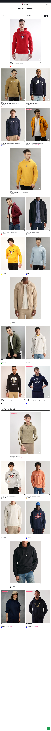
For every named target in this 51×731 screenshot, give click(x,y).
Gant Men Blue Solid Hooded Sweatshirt (32, 103)
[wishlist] (49, 4)
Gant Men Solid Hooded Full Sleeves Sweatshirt (9, 232)
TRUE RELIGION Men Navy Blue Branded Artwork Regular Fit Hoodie (36, 625)
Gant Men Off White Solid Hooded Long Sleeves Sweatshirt (36, 360)
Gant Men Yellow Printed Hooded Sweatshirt (8, 272)
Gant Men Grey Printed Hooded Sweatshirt (8, 496)
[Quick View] (39, 59)
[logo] (25, 4)
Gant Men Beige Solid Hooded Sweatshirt (17, 321)
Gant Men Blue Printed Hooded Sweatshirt (33, 536)
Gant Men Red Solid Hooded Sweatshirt (16, 63)
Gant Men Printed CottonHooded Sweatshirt (33, 496)
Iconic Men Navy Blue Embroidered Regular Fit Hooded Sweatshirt (37, 400)
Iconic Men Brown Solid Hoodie (15, 456)
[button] (1, 4)
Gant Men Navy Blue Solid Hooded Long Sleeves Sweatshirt (11, 143)
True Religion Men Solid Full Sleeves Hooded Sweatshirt (35, 143)
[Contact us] (48, 728)
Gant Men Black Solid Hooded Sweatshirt (33, 232)
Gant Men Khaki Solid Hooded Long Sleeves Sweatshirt (10, 103)
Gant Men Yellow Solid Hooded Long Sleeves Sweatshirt (19, 192)
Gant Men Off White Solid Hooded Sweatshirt (8, 536)
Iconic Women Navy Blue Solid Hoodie (7, 624)
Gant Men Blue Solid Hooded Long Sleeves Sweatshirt (35, 272)
